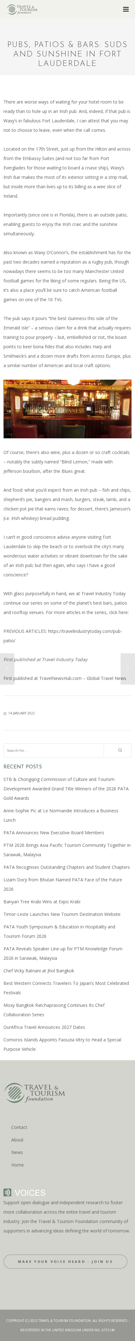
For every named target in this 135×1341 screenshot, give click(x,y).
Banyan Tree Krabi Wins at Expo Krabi (41, 902)
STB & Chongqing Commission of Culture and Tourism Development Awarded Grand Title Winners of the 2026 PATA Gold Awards (66, 788)
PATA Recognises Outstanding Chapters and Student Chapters (66, 867)
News (17, 1152)
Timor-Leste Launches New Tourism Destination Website (62, 914)
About (17, 1140)
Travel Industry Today (63, 659)
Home (17, 1165)
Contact (19, 1127)
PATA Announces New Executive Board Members (53, 833)
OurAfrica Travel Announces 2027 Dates (44, 1027)
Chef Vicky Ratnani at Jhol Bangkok (38, 971)
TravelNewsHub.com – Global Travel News (82, 678)
